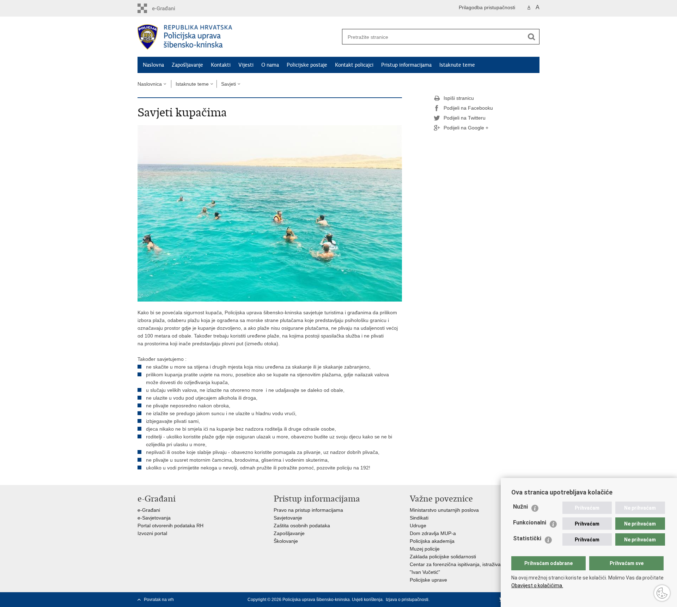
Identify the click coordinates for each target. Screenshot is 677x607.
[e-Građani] (168, 8)
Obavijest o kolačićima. (537, 585)
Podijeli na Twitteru (465, 118)
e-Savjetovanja (154, 518)
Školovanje (286, 541)
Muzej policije (425, 549)
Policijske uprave (428, 580)
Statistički (527, 538)
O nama (270, 65)
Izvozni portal (152, 533)
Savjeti (228, 84)
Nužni (520, 506)
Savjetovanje (288, 518)
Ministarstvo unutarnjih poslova (444, 510)
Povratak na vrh (159, 599)
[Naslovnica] (238, 37)
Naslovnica (150, 84)
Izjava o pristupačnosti (407, 599)
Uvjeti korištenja (367, 599)
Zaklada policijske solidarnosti (443, 556)
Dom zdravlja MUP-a (433, 533)
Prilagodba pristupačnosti (487, 7)
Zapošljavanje (187, 65)
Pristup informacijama (406, 65)
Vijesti (246, 65)
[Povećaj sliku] (270, 213)
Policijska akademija (432, 541)
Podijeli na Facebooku (468, 108)
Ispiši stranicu (459, 98)
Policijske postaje (307, 65)
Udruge (418, 525)
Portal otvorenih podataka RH (170, 525)
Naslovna (153, 65)
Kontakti (221, 65)
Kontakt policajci (354, 65)
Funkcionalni (529, 522)
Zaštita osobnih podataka (302, 525)
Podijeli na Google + (466, 127)
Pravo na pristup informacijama (308, 510)
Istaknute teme (457, 65)
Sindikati (419, 518)
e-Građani (149, 510)
